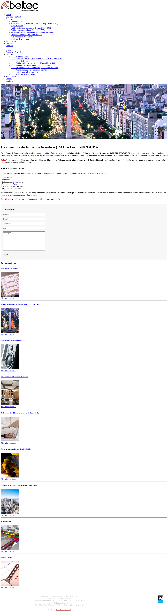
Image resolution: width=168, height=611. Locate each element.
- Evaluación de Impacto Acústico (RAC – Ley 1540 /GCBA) (37, 59)
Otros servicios (8, 263)
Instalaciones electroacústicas (22, 37)
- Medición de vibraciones (23, 74)
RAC (164, 155)
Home (8, 15)
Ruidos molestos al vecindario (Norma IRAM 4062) (31, 28)
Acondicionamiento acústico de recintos (26, 35)
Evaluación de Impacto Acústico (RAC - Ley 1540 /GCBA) (21, 304)
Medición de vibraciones (20, 39)
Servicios (9, 19)
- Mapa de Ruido (19, 61)
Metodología (11, 41)
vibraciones (129, 155)
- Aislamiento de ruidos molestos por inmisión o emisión (34, 68)
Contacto (9, 46)
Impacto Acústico (72, 155)
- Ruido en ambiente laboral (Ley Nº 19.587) (30, 65)
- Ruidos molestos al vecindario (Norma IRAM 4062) (33, 63)
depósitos (13, 184)
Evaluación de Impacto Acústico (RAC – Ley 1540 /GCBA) (34, 23)
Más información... (8, 298)
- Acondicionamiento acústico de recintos (29, 70)
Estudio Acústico (17, 21)
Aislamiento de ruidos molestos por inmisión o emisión (32, 32)
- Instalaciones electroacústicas (24, 72)
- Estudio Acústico (20, 56)
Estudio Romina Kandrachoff (63, 610)
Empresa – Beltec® (13, 17)
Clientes (9, 43)
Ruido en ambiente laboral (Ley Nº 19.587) (28, 30)
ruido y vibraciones (58, 173)
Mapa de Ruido (17, 26)
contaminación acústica (46, 153)
